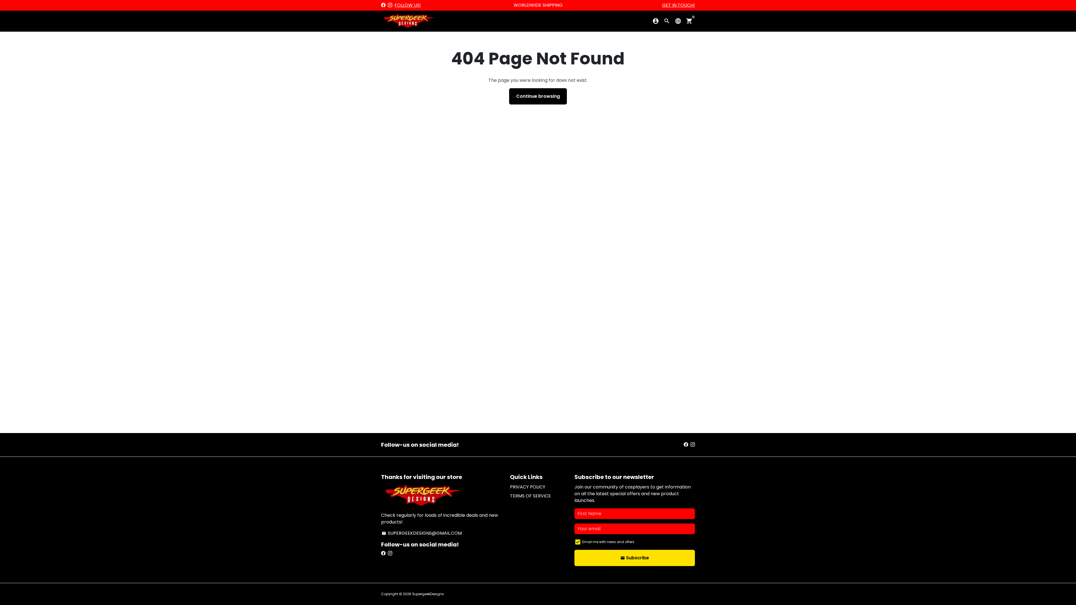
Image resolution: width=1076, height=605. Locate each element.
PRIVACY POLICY (527, 487)
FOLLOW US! (408, 5)
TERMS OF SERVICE (530, 496)
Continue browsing (538, 96)
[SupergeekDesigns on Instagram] (390, 5)
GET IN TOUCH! (678, 5)
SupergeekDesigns (428, 594)
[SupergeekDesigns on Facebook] (383, 5)
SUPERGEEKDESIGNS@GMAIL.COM (422, 533)
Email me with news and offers (608, 541)
